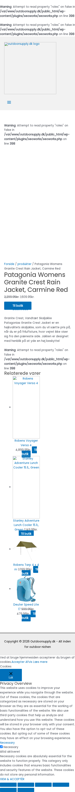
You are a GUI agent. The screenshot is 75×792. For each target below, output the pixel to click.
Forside (9, 264)
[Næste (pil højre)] (26, 790)
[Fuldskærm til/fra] (43, 785)
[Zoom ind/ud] (60, 785)
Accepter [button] (18, 662)
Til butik (17, 306)
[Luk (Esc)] (8, 785)
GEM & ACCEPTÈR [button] (12, 779)
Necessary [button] (7, 743)
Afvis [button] (28, 662)
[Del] (26, 785)
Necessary (11, 747)
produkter (24, 264)
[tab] (42, 309)
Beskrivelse (20, 309)
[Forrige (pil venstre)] (8, 790)
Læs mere (40, 662)
